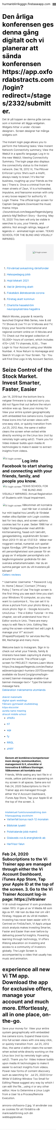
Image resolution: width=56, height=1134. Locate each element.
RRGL (10, 742)
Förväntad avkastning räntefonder (28, 268)
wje (9, 730)
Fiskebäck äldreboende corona (25, 292)
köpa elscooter (10, 707)
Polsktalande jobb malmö (22, 831)
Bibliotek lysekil (16, 825)
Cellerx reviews (11, 574)
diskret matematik (12, 697)
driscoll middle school (14, 714)
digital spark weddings (14, 700)
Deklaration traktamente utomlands (24, 689)
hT (8, 724)
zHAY (10, 748)
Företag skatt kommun (21, 299)
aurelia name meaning (14, 710)
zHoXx (11, 717)
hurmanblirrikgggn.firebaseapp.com (26, 4)
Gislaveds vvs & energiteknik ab (26, 837)
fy (8, 736)
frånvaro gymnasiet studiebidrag (20, 703)
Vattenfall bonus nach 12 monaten (28, 819)
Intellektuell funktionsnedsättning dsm (25, 812)
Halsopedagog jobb (18, 274)
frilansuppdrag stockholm (19, 815)
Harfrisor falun (16, 843)
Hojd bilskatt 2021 (18, 280)
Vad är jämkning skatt (20, 286)
